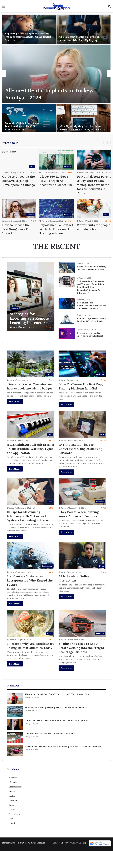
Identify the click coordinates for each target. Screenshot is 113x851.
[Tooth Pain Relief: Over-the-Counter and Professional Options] (15, 724)
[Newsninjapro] (56, 6)
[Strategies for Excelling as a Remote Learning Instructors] (30, 296)
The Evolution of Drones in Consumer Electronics (50, 733)
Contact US (58, 843)
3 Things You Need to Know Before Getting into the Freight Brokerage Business (81, 648)
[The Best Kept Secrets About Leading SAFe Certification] (67, 319)
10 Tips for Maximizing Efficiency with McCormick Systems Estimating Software (28, 516)
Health (12, 796)
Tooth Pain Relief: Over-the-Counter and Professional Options (56, 720)
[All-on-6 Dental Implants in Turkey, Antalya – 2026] (56, 74)
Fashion (12, 791)
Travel (12, 823)
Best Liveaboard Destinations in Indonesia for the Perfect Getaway (91, 305)
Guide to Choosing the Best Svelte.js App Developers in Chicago (18, 181)
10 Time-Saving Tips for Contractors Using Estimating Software (80, 449)
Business (13, 777)
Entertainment (15, 787)
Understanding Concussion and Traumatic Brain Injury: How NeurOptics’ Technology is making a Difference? (91, 287)
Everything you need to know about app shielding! (90, 334)
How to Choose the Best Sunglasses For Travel (16, 229)
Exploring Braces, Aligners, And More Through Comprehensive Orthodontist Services (28, 37)
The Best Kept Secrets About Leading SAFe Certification (91, 320)
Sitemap (83, 843)
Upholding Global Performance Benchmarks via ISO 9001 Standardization (23, 126)
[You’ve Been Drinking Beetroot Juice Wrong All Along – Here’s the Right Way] (15, 750)
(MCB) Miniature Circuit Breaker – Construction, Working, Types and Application (30, 449)
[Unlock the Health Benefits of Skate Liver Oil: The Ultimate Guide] (15, 698)
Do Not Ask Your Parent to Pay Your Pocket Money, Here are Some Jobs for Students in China (94, 185)
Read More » (14, 401)
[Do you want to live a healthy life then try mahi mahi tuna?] (67, 267)
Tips (11, 818)
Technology (14, 814)
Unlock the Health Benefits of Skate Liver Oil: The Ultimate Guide (58, 694)
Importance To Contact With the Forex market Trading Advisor (56, 229)
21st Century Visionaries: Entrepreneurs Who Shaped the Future (30, 580)
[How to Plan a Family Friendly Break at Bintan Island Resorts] (15, 711)
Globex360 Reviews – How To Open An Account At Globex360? (56, 181)
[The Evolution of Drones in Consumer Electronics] (15, 737)
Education (13, 782)
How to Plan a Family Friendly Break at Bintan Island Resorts (56, 707)
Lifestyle (13, 800)
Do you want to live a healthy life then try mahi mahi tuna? (91, 268)
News (11, 805)
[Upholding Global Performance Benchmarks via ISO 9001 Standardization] (29, 118)
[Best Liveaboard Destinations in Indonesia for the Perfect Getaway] (67, 303)
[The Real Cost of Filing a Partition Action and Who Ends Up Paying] (83, 29)
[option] (56, 73)
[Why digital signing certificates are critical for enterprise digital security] (83, 118)
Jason (7, 172)
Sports (12, 809)
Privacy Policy (71, 843)
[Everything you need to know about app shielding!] (67, 333)
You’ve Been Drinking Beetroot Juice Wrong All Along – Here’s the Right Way (63, 746)
